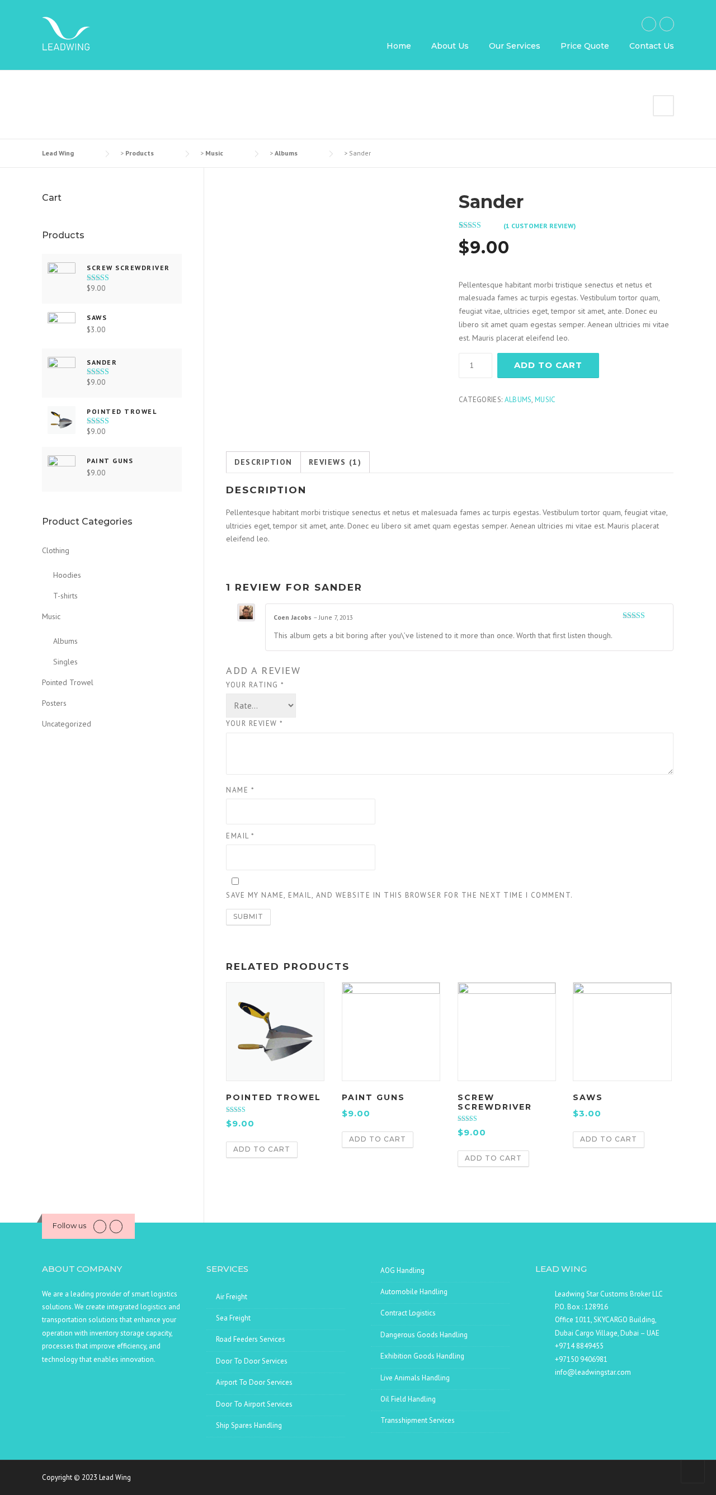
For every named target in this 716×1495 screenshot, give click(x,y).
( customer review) (539, 225)
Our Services (514, 46)
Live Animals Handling (415, 1378)
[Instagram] (667, 24)
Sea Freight (233, 1318)
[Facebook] (649, 24)
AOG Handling (402, 1270)
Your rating (255, 685)
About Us (450, 46)
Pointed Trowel (67, 682)
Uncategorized (66, 724)
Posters (54, 703)
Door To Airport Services (254, 1404)
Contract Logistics (408, 1313)
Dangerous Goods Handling (424, 1335)
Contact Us (651, 46)
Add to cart (548, 365)
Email (240, 836)
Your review (255, 723)
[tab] (263, 462)
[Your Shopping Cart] (663, 106)
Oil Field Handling (408, 1399)
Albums (518, 399)
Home (399, 46)
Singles (65, 662)
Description (263, 462)
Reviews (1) (335, 462)
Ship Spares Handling (249, 1425)
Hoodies (67, 575)
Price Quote (584, 46)
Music (545, 399)
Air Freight (231, 1296)
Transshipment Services (417, 1420)
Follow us (69, 1225)
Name (240, 790)
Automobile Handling (413, 1291)
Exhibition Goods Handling (422, 1356)
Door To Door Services (252, 1361)
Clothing (55, 550)
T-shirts (65, 596)
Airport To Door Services (254, 1382)
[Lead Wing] (66, 33)
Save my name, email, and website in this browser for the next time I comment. (399, 895)
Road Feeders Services (250, 1339)
